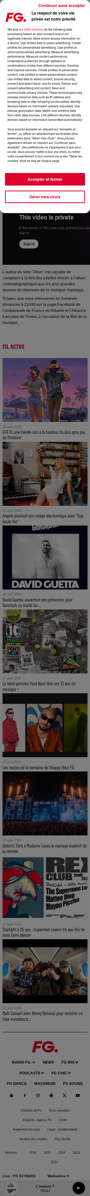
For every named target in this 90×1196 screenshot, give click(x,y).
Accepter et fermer (45, 179)
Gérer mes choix (45, 197)
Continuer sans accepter (61, 5)
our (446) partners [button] (31, 29)
